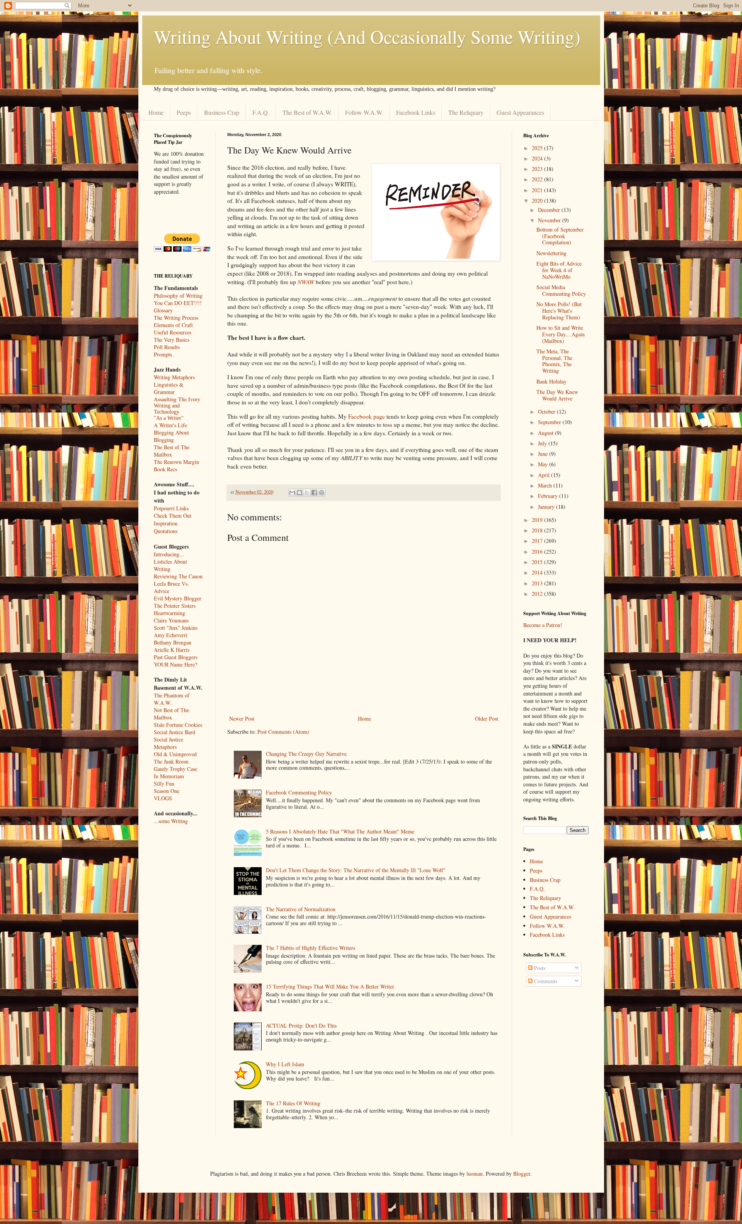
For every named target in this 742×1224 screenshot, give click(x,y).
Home (155, 112)
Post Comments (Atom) (283, 731)
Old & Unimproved (175, 754)
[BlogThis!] (299, 492)
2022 (538, 179)
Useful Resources (172, 332)
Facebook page (366, 416)
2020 (538, 200)
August (546, 432)
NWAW (306, 282)
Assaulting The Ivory (177, 399)
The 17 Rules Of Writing (293, 1103)
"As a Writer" (169, 418)
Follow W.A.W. (364, 112)
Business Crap (221, 112)
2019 (538, 519)
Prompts (163, 354)
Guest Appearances (520, 112)
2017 (538, 540)
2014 (538, 572)
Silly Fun (164, 783)
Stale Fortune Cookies (178, 724)
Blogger (521, 1173)
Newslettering (551, 253)
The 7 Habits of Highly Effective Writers (310, 947)
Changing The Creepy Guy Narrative (306, 753)
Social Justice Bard (174, 732)
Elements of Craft (173, 325)
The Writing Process (176, 317)
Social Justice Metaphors (168, 743)
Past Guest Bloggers (175, 657)
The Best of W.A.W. (307, 112)
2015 (538, 562)
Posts (539, 968)
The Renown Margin (176, 461)
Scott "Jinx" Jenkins (175, 627)
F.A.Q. (260, 112)
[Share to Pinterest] (321, 492)
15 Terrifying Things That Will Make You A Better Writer (330, 986)
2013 (538, 583)
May (543, 464)
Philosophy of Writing (178, 295)
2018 (538, 530)
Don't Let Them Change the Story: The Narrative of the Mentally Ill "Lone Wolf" (356, 870)
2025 (538, 148)
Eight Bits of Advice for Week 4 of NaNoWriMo (559, 270)
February (548, 495)
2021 (538, 190)
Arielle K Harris (171, 649)
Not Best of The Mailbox (171, 713)
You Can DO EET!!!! (178, 303)
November (550, 220)
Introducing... (169, 554)
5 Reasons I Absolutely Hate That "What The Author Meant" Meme (340, 831)
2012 (538, 593)
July (543, 443)
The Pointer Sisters (175, 605)
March (545, 485)
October (547, 411)
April (544, 475)
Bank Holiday (551, 381)
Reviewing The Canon (178, 576)
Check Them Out (172, 515)
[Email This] (292, 492)
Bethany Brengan (172, 642)
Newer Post (241, 718)
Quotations (165, 531)
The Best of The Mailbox (171, 450)
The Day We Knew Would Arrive (557, 395)
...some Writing (171, 821)
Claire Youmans (171, 620)
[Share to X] (307, 492)
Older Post (486, 718)
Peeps (184, 112)
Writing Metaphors (174, 377)
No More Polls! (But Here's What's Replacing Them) (559, 310)
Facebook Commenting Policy (299, 792)
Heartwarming (169, 613)
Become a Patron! (542, 625)
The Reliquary (465, 112)
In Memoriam (169, 776)
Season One (166, 790)
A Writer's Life (170, 425)
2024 (538, 158)
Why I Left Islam (285, 1064)
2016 (538, 551)
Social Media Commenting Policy (561, 290)
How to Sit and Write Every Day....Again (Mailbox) (560, 334)
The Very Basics (171, 339)
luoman (474, 1173)
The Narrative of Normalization (300, 909)
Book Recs (165, 469)
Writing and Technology (167, 409)
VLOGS (163, 798)
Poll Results (167, 347)
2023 (538, 168)
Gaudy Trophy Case (175, 768)
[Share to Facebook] (314, 492)
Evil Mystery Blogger (177, 598)
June (543, 453)
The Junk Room (171, 761)
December (550, 209)
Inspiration (165, 523)
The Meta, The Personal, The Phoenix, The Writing (554, 361)
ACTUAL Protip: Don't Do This (301, 1025)
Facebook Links (415, 112)
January (547, 506)
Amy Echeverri (170, 635)
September (550, 422)
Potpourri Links (171, 508)
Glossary (163, 310)
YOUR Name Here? (175, 664)
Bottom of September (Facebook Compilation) (560, 236)
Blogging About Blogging (171, 436)
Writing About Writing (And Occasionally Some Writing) (367, 36)
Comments (545, 981)
